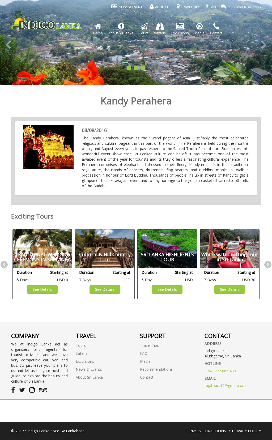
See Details (42, 289)
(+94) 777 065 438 (220, 370)
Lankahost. (75, 430)
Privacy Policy (246, 430)
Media (145, 361)
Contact (147, 377)
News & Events (89, 369)
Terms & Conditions (205, 430)
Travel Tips (149, 345)
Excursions (85, 361)
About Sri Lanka (89, 377)
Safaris (81, 353)
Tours (81, 345)
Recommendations (156, 369)
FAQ (143, 353)
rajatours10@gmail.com (225, 385)
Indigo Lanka (38, 430)
